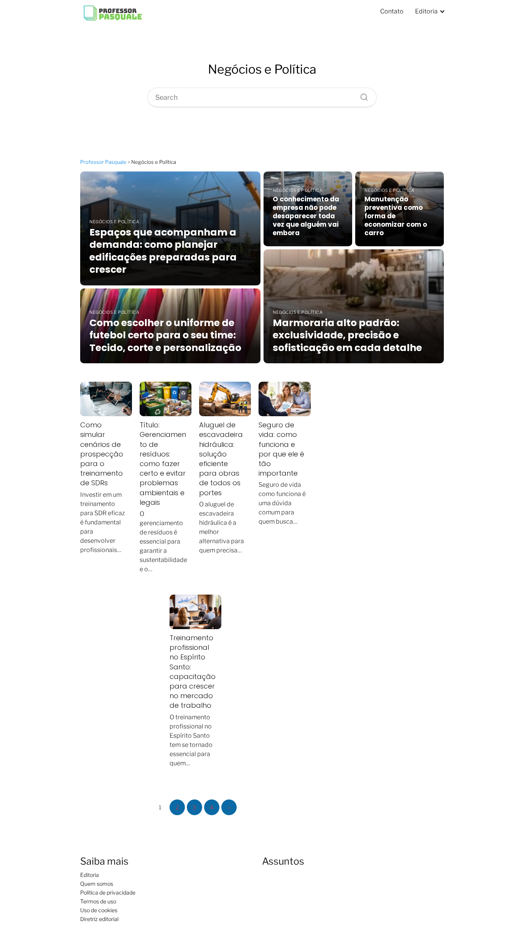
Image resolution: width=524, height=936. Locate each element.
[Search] (361, 95)
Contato (392, 11)
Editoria (426, 11)
